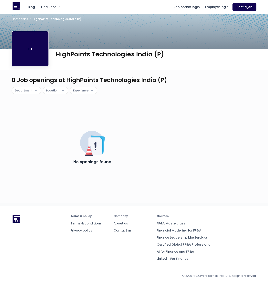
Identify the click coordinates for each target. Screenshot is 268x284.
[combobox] (26, 90)
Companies (20, 19)
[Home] (16, 6)
